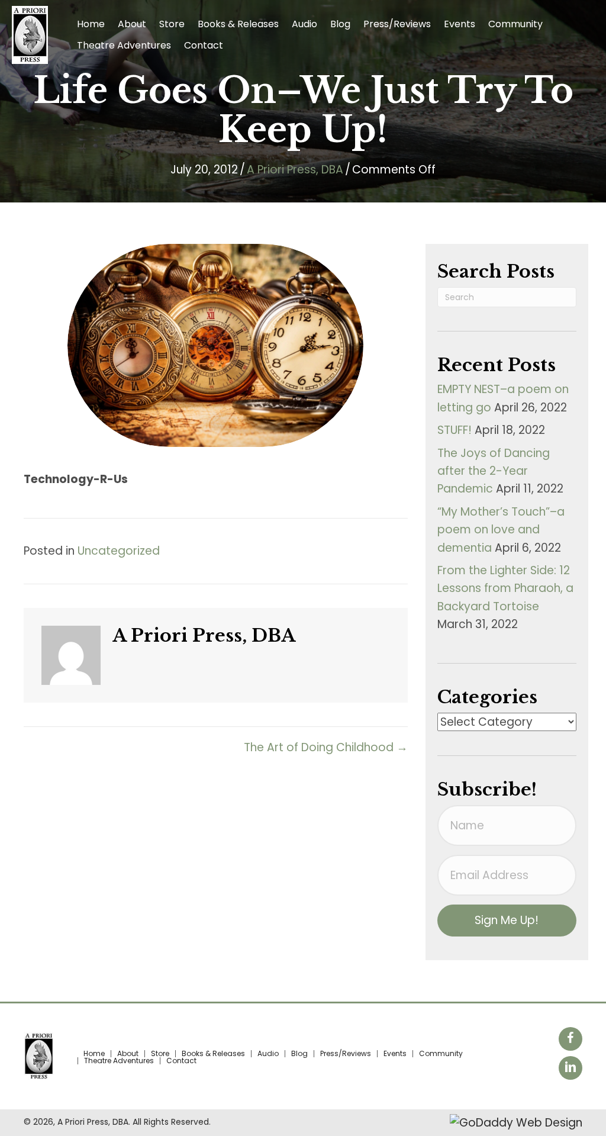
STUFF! (454, 430)
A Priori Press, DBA (295, 170)
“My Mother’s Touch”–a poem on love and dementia (501, 530)
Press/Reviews (345, 1053)
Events (395, 1053)
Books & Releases (213, 1053)
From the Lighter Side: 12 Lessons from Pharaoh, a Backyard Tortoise (505, 588)
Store (160, 1053)
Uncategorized (119, 551)
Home (94, 1053)
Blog (299, 1053)
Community (441, 1053)
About (127, 1053)
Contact (181, 1060)
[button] (506, 921)
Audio (268, 1053)
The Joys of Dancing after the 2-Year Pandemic (493, 471)
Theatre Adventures (119, 1060)
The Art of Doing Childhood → (326, 747)
